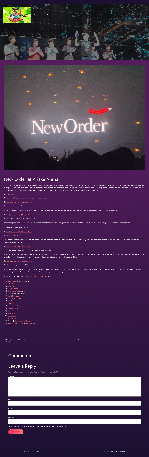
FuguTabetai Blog (41, 15)
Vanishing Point (13, 308)
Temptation (12, 318)
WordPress (122, 452)
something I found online (38, 276)
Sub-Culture (12, 303)
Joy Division (21, 281)
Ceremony (11, 286)
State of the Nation (14, 298)
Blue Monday (12, 316)
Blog (20, 340)
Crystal (10, 284)
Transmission (12, 281)
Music (24, 340)
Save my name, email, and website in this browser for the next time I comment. (38, 426)
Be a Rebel (11, 301)
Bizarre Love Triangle (15, 306)
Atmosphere (18, 321)
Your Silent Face (13, 296)
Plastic (10, 311)
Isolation (11, 291)
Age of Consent (13, 288)
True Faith (11, 313)
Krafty (10, 293)
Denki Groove (24, 223)
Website (11, 417)
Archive (54, 15)
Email (10, 408)
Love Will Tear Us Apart (16, 323)
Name (11, 399)
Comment (12, 376)
